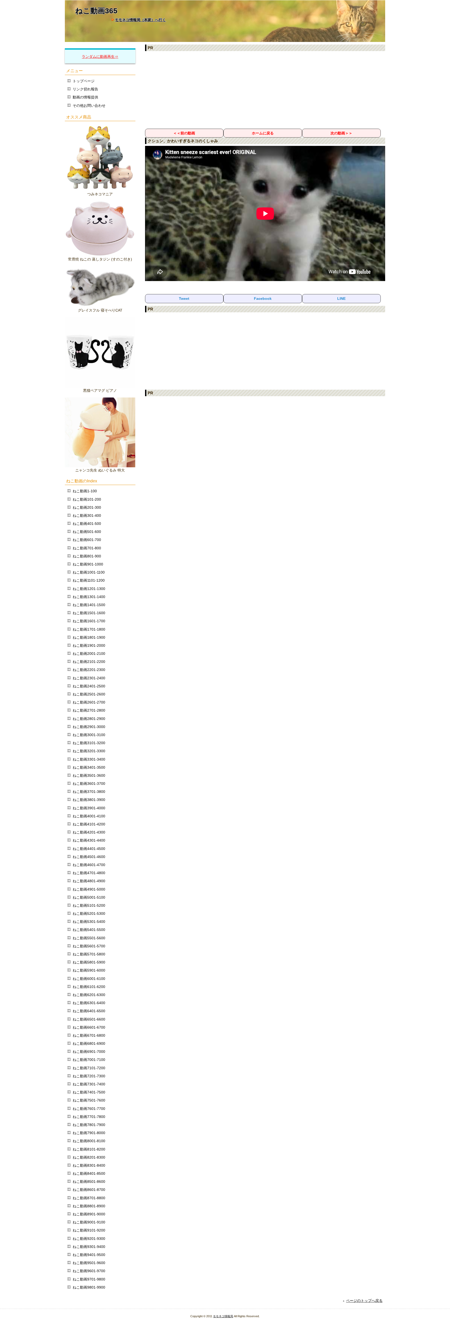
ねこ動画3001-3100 (89, 735)
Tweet (184, 298)
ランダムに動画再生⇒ (100, 56)
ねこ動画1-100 (85, 491)
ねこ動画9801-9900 (89, 1287)
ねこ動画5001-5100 (89, 897)
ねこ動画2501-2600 (89, 694)
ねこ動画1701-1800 (89, 629)
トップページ (84, 81)
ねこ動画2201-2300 (89, 670)
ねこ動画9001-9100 (89, 1222)
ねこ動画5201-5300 (89, 913)
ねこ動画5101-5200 (89, 905)
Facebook (263, 298)
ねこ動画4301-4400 (89, 840)
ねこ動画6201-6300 (89, 995)
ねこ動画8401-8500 (89, 1173)
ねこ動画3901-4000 (89, 808)
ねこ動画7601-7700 (89, 1109)
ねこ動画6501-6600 (89, 1019)
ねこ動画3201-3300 (89, 751)
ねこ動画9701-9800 (89, 1279)
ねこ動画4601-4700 (89, 865)
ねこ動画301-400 (87, 515)
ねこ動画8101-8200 (89, 1149)
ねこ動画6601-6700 (89, 1027)
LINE (341, 298)
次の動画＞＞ (341, 133)
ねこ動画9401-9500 (89, 1255)
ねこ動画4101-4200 (89, 824)
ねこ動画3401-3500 (89, 767)
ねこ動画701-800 (87, 548)
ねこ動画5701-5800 (89, 954)
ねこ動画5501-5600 (89, 938)
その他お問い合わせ (89, 105)
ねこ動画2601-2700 (89, 702)
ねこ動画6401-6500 (89, 1011)
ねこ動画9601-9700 (89, 1271)
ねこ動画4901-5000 (89, 889)
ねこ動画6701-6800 (89, 1035)
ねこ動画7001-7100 (89, 1060)
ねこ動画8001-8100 (89, 1141)
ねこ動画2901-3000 (89, 727)
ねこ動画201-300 (87, 507)
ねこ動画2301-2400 (89, 678)
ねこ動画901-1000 (88, 564)
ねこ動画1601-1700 (89, 621)
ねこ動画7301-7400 (89, 1084)
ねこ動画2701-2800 (89, 710)
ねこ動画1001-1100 (89, 572)
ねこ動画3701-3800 (89, 792)
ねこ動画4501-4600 (89, 857)
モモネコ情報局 (223, 1316)
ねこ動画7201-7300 (89, 1076)
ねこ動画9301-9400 (89, 1247)
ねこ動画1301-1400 (89, 597)
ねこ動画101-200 (87, 499)
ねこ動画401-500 (87, 523)
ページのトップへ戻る (364, 1300)
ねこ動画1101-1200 (89, 580)
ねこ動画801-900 (87, 556)
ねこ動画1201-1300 (89, 589)
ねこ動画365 (96, 11)
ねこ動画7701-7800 (89, 1117)
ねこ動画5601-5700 (89, 946)
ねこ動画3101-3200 (89, 743)
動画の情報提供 (85, 97)
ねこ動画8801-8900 (89, 1206)
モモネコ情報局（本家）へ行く (140, 20)
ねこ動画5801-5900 (89, 962)
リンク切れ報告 (85, 89)
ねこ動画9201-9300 (89, 1238)
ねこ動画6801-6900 (89, 1043)
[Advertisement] (265, 89)
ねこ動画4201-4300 (89, 832)
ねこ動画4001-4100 (89, 816)
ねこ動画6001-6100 (89, 979)
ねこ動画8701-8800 (89, 1198)
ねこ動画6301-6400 (89, 1003)
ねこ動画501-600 (87, 532)
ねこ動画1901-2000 (89, 645)
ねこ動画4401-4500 (89, 849)
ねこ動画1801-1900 (89, 637)
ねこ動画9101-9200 (89, 1230)
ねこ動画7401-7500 (89, 1092)
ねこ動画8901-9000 (89, 1214)
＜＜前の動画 (184, 133)
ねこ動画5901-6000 (89, 970)
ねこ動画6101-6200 (89, 987)
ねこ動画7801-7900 (89, 1125)
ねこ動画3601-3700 (89, 783)
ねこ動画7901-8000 (89, 1133)
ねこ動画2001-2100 (89, 653)
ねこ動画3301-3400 (89, 759)
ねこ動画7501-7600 (89, 1100)
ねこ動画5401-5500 (89, 930)
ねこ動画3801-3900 (89, 800)
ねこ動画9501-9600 (89, 1263)
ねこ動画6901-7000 (89, 1051)
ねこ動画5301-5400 (89, 921)
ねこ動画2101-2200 (89, 662)
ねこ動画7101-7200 (89, 1068)
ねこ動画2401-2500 (89, 686)
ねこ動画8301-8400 (89, 1165)
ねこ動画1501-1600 (89, 613)
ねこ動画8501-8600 (89, 1181)
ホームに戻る (263, 133)
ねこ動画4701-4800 (89, 873)
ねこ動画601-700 (87, 540)
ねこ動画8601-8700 (89, 1190)
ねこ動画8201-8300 (89, 1157)
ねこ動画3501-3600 (89, 775)
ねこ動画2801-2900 (89, 719)
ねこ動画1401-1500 (89, 605)
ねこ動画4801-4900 (89, 881)
